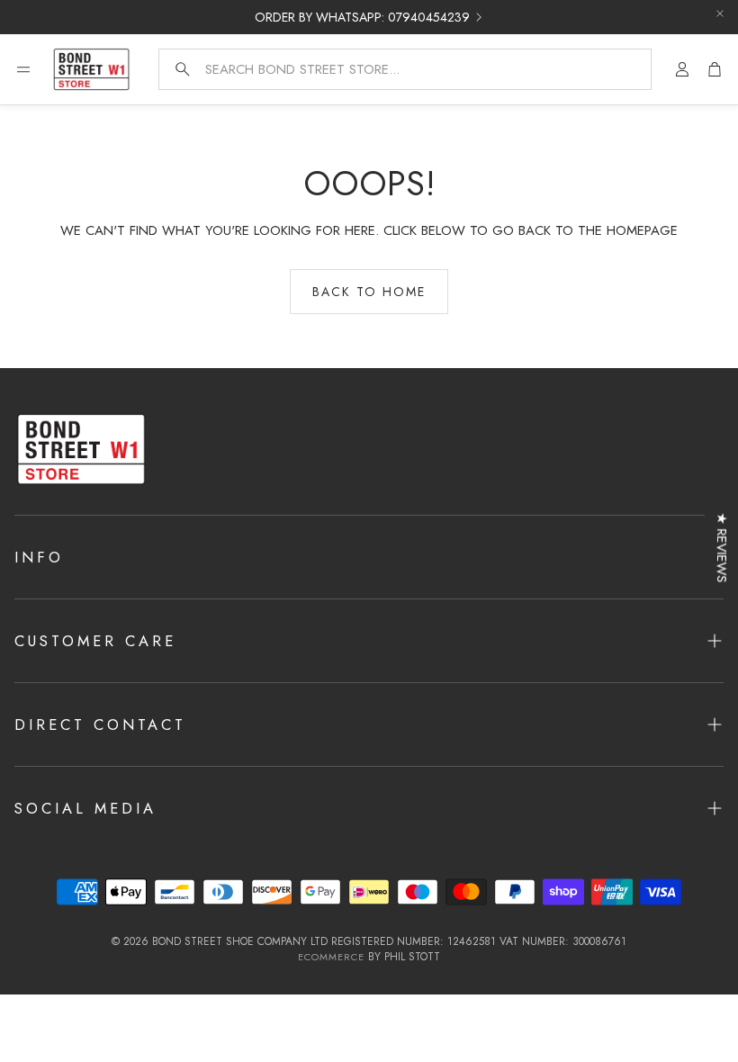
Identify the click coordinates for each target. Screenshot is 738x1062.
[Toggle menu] (23, 69)
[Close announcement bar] (720, 13)
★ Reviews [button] (722, 548)
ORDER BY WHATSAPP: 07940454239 (362, 17)
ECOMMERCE (331, 957)
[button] (405, 69)
